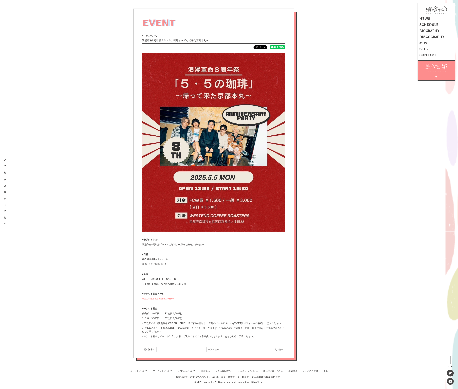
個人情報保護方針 (224, 371)
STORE (425, 49)
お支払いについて (186, 371)
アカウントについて (162, 371)
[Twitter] (450, 373)
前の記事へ (149, 349)
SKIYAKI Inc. (257, 382)
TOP (450, 366)
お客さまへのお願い (248, 371)
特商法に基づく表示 (273, 371)
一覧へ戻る (213, 349)
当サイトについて (138, 371)
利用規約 (205, 371)
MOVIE (425, 43)
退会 (325, 371)
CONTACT (427, 55)
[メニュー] (436, 76)
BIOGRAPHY (429, 31)
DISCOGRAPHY (431, 37)
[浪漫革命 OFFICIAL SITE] (436, 13)
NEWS (424, 18)
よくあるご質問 (310, 371)
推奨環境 (292, 371)
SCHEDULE (428, 24)
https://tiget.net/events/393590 (158, 298)
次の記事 (279, 349)
